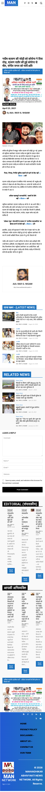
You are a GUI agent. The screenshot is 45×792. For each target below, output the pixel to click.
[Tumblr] (40, 714)
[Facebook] (25, 3)
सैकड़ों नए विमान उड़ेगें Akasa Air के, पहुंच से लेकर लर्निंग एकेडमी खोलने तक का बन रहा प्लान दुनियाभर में (28, 385)
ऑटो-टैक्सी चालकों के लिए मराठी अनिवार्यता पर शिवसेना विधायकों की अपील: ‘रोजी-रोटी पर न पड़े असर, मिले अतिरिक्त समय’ (29, 318)
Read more (11, 570)
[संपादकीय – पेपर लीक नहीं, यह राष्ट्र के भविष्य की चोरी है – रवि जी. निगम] (32, 510)
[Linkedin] (36, 714)
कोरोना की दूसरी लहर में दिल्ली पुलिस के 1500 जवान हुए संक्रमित (28, 397)
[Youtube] (36, 3)
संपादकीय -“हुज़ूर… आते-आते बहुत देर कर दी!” (10, 517)
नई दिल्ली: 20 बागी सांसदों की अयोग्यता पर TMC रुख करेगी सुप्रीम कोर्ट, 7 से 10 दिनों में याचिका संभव (39, 608)
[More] (33, 118)
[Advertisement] (22, 31)
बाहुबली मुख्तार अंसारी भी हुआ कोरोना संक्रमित (27, 408)
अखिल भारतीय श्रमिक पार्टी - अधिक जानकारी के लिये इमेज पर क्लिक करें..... (22, 71)
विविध (17, 312)
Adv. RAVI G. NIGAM (20, 113)
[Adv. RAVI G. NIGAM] (4, 112)
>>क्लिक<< (22, 198)
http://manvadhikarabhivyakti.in (23, 287)
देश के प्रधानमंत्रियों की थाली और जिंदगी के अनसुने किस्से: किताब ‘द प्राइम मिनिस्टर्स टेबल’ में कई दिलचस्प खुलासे (29, 333)
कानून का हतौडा (9, 594)
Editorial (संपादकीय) (10, 510)
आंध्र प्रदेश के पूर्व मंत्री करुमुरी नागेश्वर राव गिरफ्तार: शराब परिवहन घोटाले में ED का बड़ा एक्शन (29, 359)
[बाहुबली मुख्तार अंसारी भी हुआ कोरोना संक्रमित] (8, 408)
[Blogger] (24, 714)
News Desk (9, 104)
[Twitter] (32, 3)
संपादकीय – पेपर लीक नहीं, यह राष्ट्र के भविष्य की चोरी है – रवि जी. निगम (39, 521)
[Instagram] (28, 3)
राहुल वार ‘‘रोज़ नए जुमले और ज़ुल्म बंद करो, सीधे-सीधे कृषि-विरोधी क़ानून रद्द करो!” (28, 421)
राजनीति (18, 329)
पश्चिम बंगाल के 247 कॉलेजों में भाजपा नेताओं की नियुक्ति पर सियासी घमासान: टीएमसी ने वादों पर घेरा (28, 346)
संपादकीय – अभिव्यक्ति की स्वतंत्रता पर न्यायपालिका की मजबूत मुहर (25, 522)
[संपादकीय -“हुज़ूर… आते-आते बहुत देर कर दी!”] (4, 510)
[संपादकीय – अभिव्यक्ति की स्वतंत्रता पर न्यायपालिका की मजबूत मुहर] (18, 510)
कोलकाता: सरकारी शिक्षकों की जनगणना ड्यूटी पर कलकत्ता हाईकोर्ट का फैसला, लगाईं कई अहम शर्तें (10, 607)
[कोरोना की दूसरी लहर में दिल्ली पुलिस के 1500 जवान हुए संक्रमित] (8, 397)
